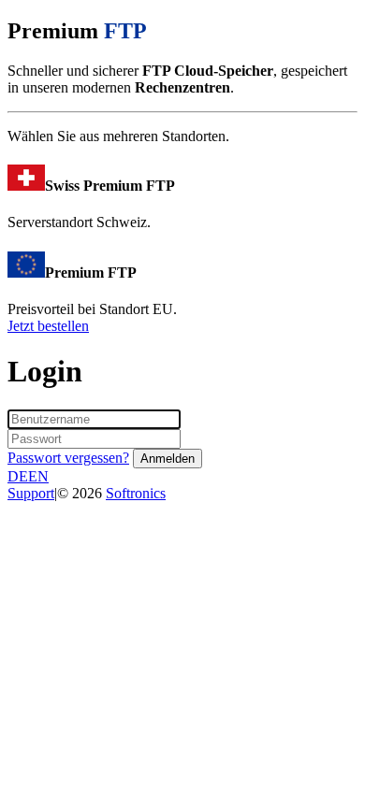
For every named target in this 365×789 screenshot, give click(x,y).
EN (38, 476)
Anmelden (167, 459)
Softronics (136, 493)
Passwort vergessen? (68, 458)
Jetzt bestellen (48, 326)
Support (30, 493)
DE (17, 476)
